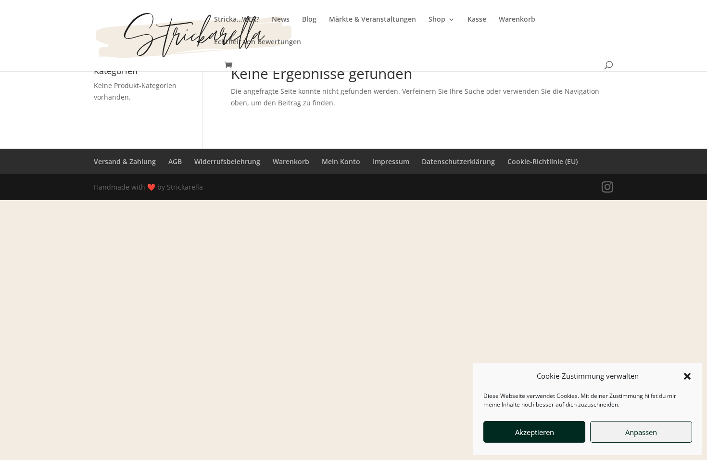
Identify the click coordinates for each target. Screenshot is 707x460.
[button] (687, 376)
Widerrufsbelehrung (227, 161)
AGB (175, 161)
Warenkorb (517, 20)
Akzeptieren (534, 432)
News (281, 20)
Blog (309, 20)
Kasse (476, 20)
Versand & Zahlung (125, 161)
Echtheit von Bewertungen (257, 42)
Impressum (391, 161)
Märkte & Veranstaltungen (372, 20)
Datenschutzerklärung (458, 161)
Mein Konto (341, 161)
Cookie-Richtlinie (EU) (542, 161)
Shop (437, 20)
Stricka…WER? (236, 20)
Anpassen (641, 432)
